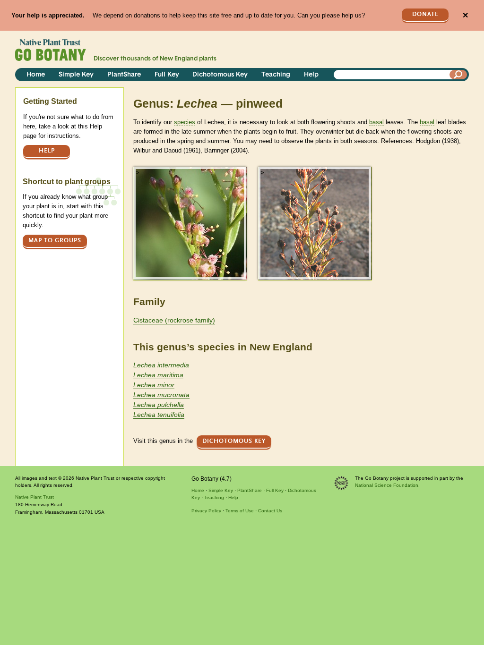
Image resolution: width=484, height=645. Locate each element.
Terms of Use (239, 510)
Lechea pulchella (158, 404)
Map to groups (54, 241)
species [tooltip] (184, 122)
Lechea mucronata (161, 395)
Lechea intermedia (161, 365)
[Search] (458, 74)
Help (311, 74)
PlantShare (124, 74)
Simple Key (76, 74)
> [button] (137, 172)
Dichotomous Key (220, 74)
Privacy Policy (206, 510)
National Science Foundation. (387, 485)
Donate (425, 14)
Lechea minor (153, 385)
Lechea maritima (158, 375)
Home (35, 74)
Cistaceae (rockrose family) (174, 320)
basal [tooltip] (376, 122)
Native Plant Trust (34, 497)
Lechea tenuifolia (158, 414)
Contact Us (270, 510)
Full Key (167, 74)
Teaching (275, 74)
